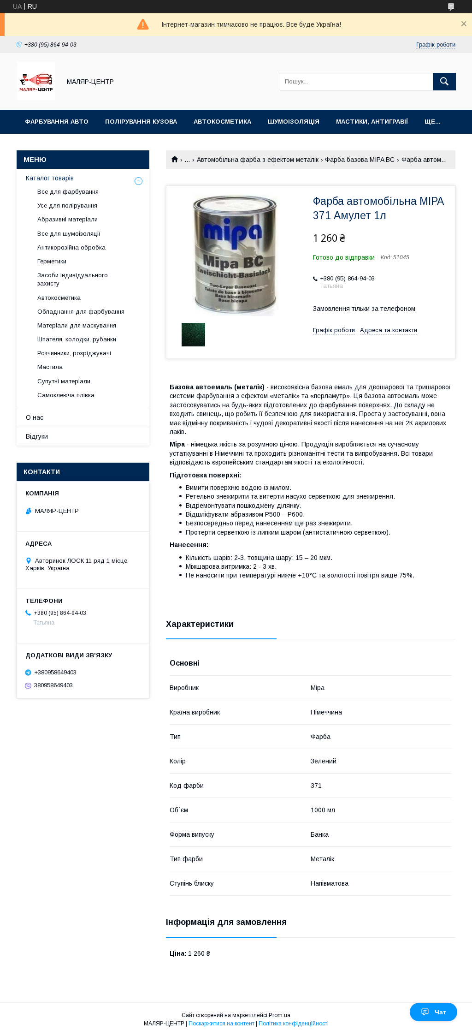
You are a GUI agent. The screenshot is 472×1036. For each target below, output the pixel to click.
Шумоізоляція (293, 121)
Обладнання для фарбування (80, 311)
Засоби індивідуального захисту (72, 279)
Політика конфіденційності (294, 1023)
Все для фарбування (68, 191)
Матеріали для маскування (76, 325)
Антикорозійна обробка (71, 247)
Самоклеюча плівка (65, 395)
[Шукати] (444, 81)
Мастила (50, 366)
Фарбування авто (56, 121)
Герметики (51, 261)
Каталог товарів (50, 178)
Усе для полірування (67, 205)
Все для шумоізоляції (68, 233)
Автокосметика (222, 121)
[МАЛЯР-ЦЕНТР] (36, 97)
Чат (440, 1012)
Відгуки (37, 436)
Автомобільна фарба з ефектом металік (258, 159)
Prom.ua (279, 1015)
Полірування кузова (141, 121)
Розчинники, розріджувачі (74, 353)
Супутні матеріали (63, 381)
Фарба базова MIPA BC (360, 159)
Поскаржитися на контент (221, 1023)
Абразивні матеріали (67, 219)
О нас (34, 417)
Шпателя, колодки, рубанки (76, 339)
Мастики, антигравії (372, 121)
